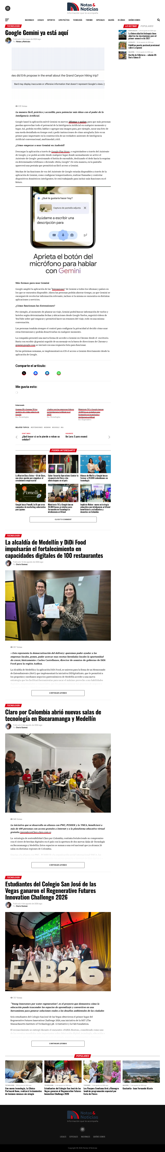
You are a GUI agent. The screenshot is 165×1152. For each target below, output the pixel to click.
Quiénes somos (134, 20)
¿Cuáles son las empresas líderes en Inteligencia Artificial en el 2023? (60, 412)
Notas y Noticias (23, 42)
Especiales (100, 20)
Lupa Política (64, 20)
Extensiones (58, 288)
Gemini (48, 427)
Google (56, 427)
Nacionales (29, 20)
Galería (111, 20)
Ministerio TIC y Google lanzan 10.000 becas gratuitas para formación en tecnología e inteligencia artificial (91, 413)
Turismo (89, 20)
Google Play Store (60, 151)
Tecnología (77, 20)
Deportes (51, 20)
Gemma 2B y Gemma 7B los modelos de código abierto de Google (27, 412)
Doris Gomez (22, 564)
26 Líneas (121, 20)
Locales (41, 20)
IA (62, 427)
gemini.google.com (25, 344)
